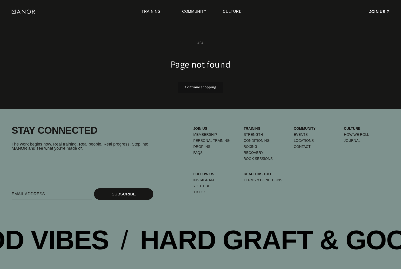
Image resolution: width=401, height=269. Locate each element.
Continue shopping (200, 87)
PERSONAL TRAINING (211, 141)
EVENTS (301, 134)
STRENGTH (253, 134)
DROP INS (201, 147)
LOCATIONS (304, 141)
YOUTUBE (201, 186)
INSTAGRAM (203, 180)
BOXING (250, 147)
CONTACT (302, 147)
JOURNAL (352, 141)
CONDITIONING (257, 141)
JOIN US (377, 12)
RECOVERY (253, 153)
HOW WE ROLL (356, 134)
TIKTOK (199, 192)
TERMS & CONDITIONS (263, 180)
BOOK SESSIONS (258, 159)
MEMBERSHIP (205, 134)
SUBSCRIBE (124, 194)
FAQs (198, 153)
